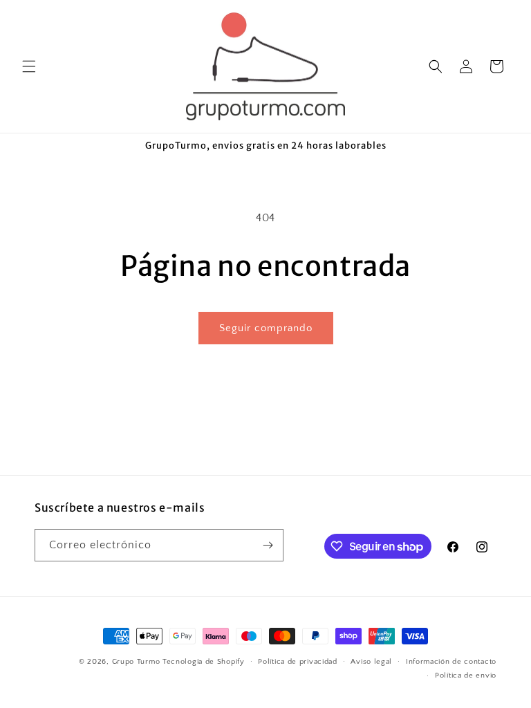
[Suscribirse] (267, 545)
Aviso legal (371, 662)
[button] (29, 66)
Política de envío (465, 675)
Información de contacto (451, 662)
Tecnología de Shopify (203, 662)
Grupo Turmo (136, 662)
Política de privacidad (297, 662)
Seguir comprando (266, 328)
